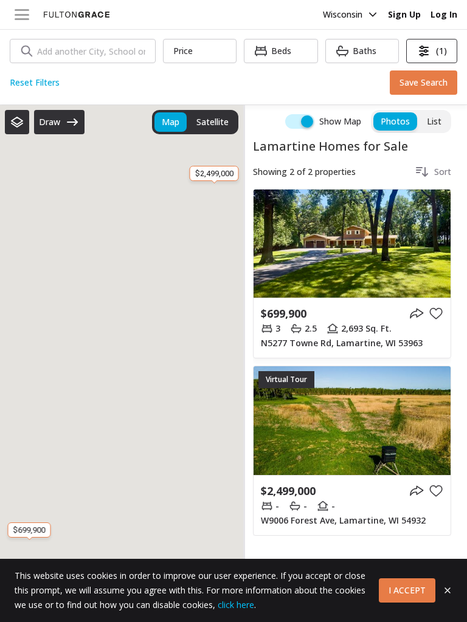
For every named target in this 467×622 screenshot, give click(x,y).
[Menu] (22, 14)
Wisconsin (342, 14)
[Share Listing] (416, 313)
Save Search (424, 82)
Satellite (212, 122)
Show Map (340, 121)
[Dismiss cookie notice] (447, 590)
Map (170, 122)
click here (236, 604)
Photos (395, 121)
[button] (17, 122)
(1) (441, 50)
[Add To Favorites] (436, 313)
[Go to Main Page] (76, 15)
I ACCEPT (407, 590)
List (434, 121)
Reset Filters (35, 82)
